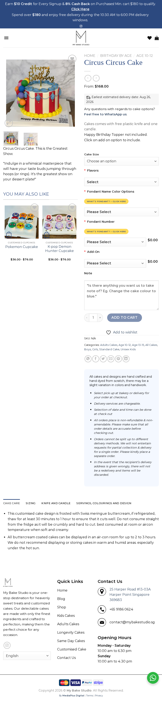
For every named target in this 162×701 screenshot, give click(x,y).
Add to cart (124, 318)
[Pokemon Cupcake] (21, 221)
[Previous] (10, 91)
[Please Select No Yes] (115, 263)
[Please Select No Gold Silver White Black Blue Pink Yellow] (121, 212)
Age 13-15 (138, 345)
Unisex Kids (128, 349)
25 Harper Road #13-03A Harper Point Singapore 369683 (130, 594)
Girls (95, 349)
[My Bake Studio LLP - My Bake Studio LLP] (81, 37)
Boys (87, 349)
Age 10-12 (144, 56)
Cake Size (91, 154)
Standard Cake (109, 349)
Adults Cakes (108, 345)
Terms (89, 695)
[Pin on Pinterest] (118, 358)
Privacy (99, 695)
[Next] (71, 91)
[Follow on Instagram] (81, 26)
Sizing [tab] (31, 503)
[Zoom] (9, 123)
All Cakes (151, 345)
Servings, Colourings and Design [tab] (103, 503)
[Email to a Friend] (110, 358)
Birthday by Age (116, 56)
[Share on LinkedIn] (126, 358)
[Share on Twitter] (103, 358)
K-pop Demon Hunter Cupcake (59, 249)
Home (89, 56)
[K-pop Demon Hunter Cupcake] (59, 221)
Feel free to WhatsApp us (105, 114)
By (71, 695)
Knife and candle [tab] (55, 503)
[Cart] (157, 38)
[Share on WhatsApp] (88, 358)
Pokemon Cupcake (21, 247)
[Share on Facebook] (95, 358)
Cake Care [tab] (11, 503)
